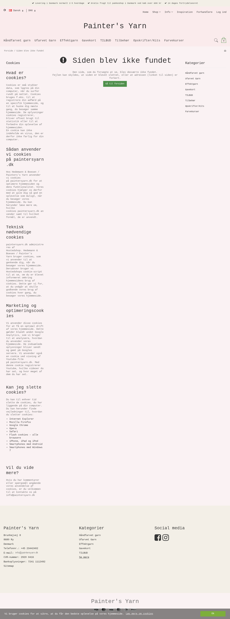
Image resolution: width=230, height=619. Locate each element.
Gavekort (190, 89)
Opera (13, 428)
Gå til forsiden (114, 84)
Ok (212, 613)
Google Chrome (18, 425)
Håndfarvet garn (194, 73)
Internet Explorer (21, 418)
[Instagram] (165, 539)
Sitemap (9, 566)
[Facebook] (158, 539)
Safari (13, 431)
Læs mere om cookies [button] (139, 613)
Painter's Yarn (115, 26)
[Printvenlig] (225, 51)
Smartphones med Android (25, 444)
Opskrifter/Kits (194, 106)
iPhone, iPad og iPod (23, 441)
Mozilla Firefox (20, 422)
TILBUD (189, 95)
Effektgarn (191, 84)
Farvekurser (192, 111)
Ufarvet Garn (192, 78)
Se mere (84, 557)
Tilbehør (190, 100)
